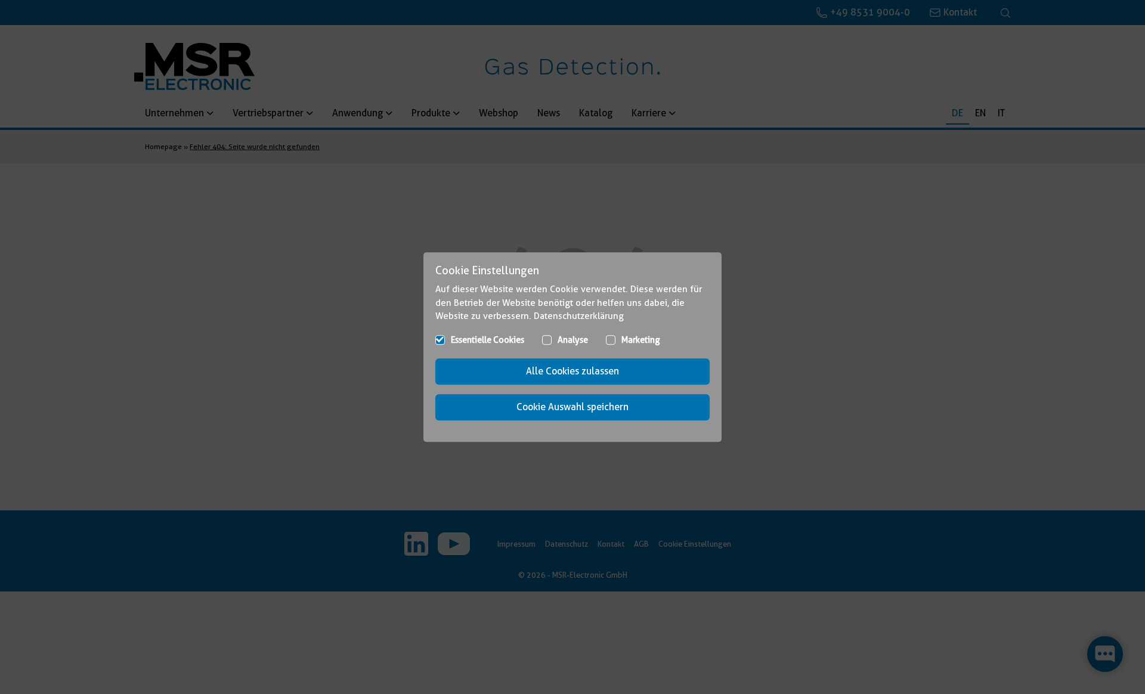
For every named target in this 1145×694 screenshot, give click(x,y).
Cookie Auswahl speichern (572, 407)
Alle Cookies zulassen (572, 371)
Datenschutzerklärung (579, 316)
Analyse (573, 340)
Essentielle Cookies (487, 340)
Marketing (640, 340)
